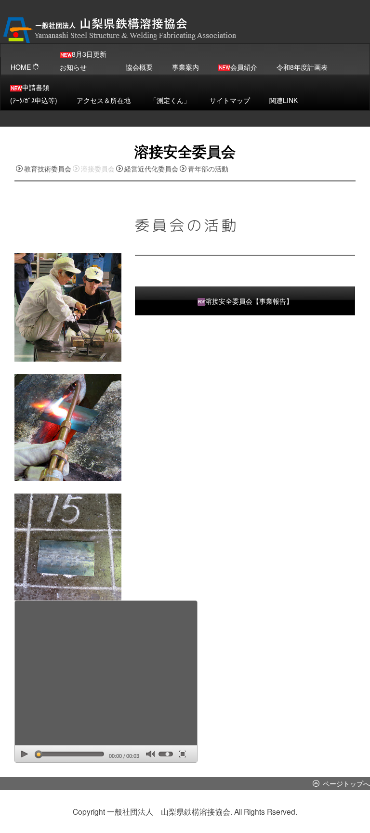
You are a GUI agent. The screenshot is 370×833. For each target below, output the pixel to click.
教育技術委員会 (47, 168)
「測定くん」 (170, 100)
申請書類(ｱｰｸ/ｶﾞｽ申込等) (33, 93)
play (24, 753)
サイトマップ (230, 100)
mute (150, 754)
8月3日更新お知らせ (83, 60)
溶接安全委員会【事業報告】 (249, 301)
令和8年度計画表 (302, 67)
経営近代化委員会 (151, 168)
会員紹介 (243, 67)
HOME (21, 67)
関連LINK (283, 100)
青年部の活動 (208, 168)
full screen (182, 753)
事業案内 (185, 67)
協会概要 (139, 67)
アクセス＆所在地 (104, 100)
